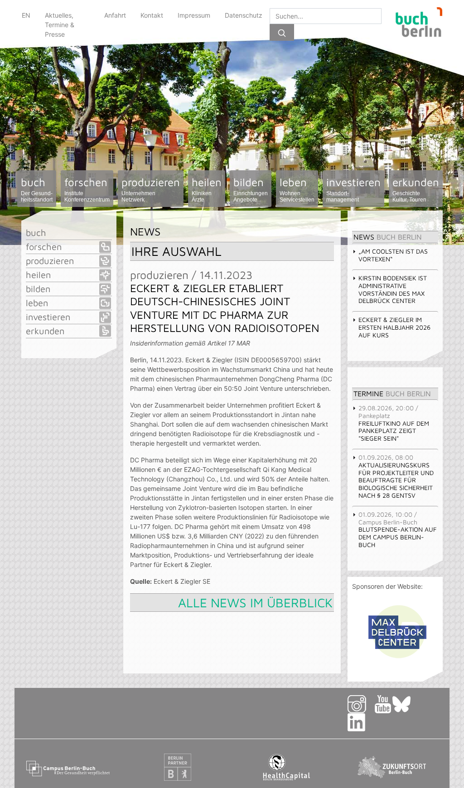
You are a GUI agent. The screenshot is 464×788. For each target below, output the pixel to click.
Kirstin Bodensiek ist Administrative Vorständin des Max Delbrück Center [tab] (392, 289)
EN (26, 15)
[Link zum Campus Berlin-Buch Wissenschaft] (68, 766)
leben (297, 189)
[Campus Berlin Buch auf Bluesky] (405, 703)
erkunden (415, 189)
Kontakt (151, 15)
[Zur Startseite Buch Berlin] (415, 24)
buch (37, 189)
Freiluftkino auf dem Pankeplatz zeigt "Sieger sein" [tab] (393, 423)
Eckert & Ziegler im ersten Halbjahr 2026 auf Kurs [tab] (394, 327)
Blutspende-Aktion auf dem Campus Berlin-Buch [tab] (397, 529)
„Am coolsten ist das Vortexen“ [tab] (393, 255)
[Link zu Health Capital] (286, 766)
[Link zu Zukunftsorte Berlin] (395, 766)
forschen (87, 189)
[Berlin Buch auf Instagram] (360, 703)
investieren (353, 189)
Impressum (194, 15)
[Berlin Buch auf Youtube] (383, 703)
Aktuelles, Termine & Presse (59, 24)
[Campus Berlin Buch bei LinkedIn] (367, 721)
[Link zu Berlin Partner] (177, 766)
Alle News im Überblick (255, 602)
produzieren (150, 189)
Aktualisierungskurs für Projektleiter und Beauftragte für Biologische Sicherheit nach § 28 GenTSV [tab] (396, 476)
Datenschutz (243, 15)
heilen (207, 189)
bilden (250, 189)
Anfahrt (115, 15)
